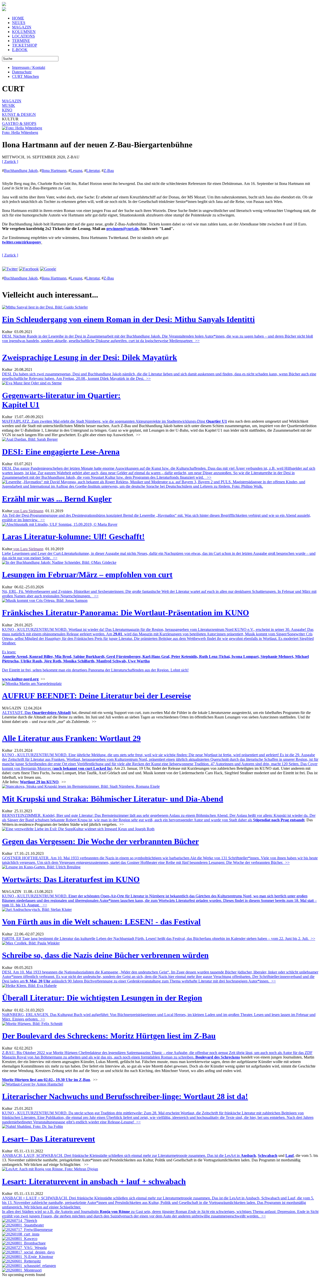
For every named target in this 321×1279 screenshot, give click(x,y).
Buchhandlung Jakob (21, 170)
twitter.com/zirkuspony (21, 242)
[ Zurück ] (10, 161)
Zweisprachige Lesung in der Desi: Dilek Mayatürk (89, 357)
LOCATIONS (23, 36)
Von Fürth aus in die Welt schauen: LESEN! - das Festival (101, 921)
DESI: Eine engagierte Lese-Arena (61, 451)
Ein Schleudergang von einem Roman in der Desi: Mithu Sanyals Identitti (128, 319)
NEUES (18, 23)
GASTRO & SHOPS (19, 123)
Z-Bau (109, 170)
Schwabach (267, 1155)
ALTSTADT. (17, 712)
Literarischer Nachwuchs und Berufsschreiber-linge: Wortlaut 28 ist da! (125, 1096)
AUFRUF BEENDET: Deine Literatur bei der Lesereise (96, 695)
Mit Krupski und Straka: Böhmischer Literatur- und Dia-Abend (112, 798)
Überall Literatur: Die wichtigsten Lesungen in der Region (102, 997)
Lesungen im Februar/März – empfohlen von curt (87, 574)
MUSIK (8, 105)
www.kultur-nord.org (20, 679)
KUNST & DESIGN (19, 114)
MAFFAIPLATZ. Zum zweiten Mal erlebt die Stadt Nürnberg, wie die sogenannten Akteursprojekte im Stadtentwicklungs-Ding (104, 421)
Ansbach (248, 1155)
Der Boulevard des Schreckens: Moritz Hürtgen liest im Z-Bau (109, 1035)
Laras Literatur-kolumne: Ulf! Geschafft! (73, 536)
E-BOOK (20, 50)
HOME (18, 18)
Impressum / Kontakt (28, 67)
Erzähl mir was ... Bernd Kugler (57, 498)
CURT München (25, 76)
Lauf (289, 1155)
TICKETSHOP (24, 45)
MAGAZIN (21, 27)
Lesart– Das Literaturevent (48, 1138)
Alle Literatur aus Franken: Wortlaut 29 (71, 738)
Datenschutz (22, 72)
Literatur (93, 170)
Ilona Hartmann (54, 170)
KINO (7, 110)
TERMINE (21, 41)
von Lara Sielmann (27, 511)
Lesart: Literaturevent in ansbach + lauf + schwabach (94, 1181)
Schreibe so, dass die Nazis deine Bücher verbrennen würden (105, 955)
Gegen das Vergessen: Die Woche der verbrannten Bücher (100, 841)
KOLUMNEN (24, 32)
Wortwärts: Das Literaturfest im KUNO (71, 879)
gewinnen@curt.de (122, 228)
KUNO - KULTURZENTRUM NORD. (159, 900)
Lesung (76, 170)
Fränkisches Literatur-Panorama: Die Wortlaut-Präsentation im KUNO (125, 612)
